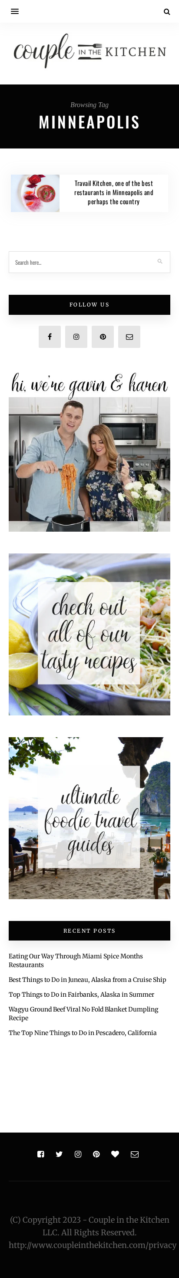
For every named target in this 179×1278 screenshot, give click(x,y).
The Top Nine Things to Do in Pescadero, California (83, 1033)
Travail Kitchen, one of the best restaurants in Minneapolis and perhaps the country (113, 192)
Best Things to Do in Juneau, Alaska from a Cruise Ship (87, 980)
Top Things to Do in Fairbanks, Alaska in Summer (81, 994)
